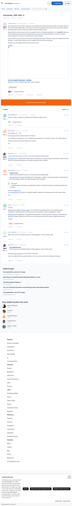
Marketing (10, 372)
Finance (9, 386)
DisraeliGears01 (11, 321)
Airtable (10, 45)
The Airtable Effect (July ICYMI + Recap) (14, 292)
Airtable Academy (12, 393)
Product (9, 368)
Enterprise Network (8, 279)
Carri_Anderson (12, 232)
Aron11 (10, 205)
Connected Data (12, 361)
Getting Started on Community (11, 274)
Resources (10, 415)
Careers (9, 447)
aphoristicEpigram (12, 305)
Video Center (11, 400)
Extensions (10, 350)
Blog (8, 451)
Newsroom (10, 458)
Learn (9, 390)
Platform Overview (13, 343)
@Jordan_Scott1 (12, 158)
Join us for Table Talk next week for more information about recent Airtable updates (26, 287)
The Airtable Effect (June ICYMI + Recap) (14, 272)
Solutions (10, 365)
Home (3, 9)
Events (9, 397)
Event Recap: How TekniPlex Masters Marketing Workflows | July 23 (21, 277)
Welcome (16, 9)
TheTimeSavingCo (12, 315)
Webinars (10, 411)
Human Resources (13, 379)
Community (9, 9)
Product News (13, 87)
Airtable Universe (12, 436)
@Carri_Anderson (18, 253)
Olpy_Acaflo (11, 130)
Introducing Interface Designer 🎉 (12, 282)
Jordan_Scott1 (12, 23)
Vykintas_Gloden (12, 326)
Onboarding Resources (9, 294)
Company (10, 440)
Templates (10, 433)
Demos (9, 404)
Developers (10, 426)
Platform (10, 340)
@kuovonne (17, 190)
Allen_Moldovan (12, 115)
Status (9, 454)
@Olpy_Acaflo (25, 210)
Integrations (11, 347)
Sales (8, 383)
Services (9, 422)
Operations (10, 375)
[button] (2, 3)
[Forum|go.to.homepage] (12, 3)
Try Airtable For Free (13, 461)
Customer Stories (12, 408)
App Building (11, 354)
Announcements (25, 9)
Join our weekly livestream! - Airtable (19, 80)
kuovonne (10, 153)
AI (7, 358)
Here (37, 34)
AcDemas (9, 310)
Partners (9, 418)
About (9, 443)
